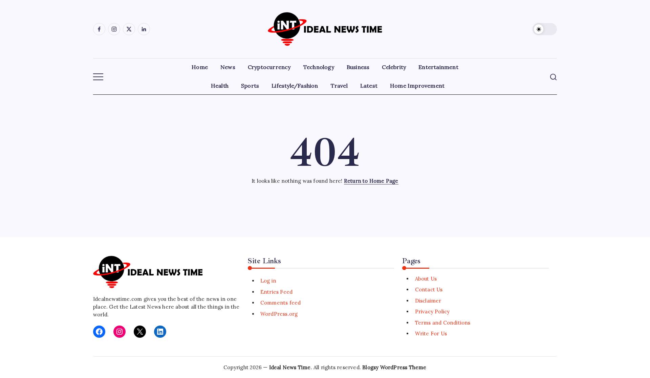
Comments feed (280, 302)
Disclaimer (428, 300)
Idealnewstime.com (117, 299)
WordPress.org (279, 314)
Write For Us (431, 333)
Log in (268, 280)
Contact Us (428, 289)
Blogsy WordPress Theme (394, 367)
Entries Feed (276, 292)
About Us (426, 278)
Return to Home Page (371, 181)
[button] (545, 29)
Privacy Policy (432, 311)
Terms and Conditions (442, 322)
